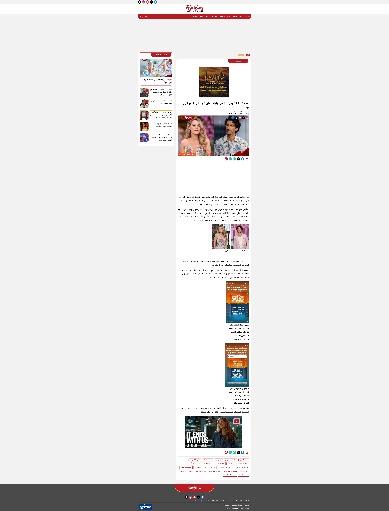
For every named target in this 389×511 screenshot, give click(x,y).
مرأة (207, 16)
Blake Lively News (186, 467)
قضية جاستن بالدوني (242, 464)
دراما (240, 16)
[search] (141, 16)
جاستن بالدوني (244, 460)
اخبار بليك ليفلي (207, 460)
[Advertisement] (194, 36)
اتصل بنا (226, 505)
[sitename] (194, 488)
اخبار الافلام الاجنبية (242, 467)
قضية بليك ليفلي (195, 460)
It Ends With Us (243, 475)
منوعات (195, 16)
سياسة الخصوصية (237, 505)
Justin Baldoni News (215, 471)
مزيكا (228, 16)
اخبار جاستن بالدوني (230, 460)
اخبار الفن (230, 464)
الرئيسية (247, 16)
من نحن (247, 505)
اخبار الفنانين (220, 464)
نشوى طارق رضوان (241, 111)
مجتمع (201, 16)
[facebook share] (242, 158)
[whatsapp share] (234, 158)
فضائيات (222, 16)
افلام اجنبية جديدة (210, 467)
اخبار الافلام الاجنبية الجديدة (226, 467)
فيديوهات (214, 16)
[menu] (146, 16)
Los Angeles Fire (201, 471)
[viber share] (230, 158)
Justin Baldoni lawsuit (230, 471)
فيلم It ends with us (230, 475)
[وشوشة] (194, 9)
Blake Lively (198, 467)
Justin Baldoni (244, 471)
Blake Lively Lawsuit (187, 471)
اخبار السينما (196, 464)
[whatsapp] (226, 158)
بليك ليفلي (219, 460)
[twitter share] (238, 158)
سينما (235, 16)
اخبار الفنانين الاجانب (208, 464)
